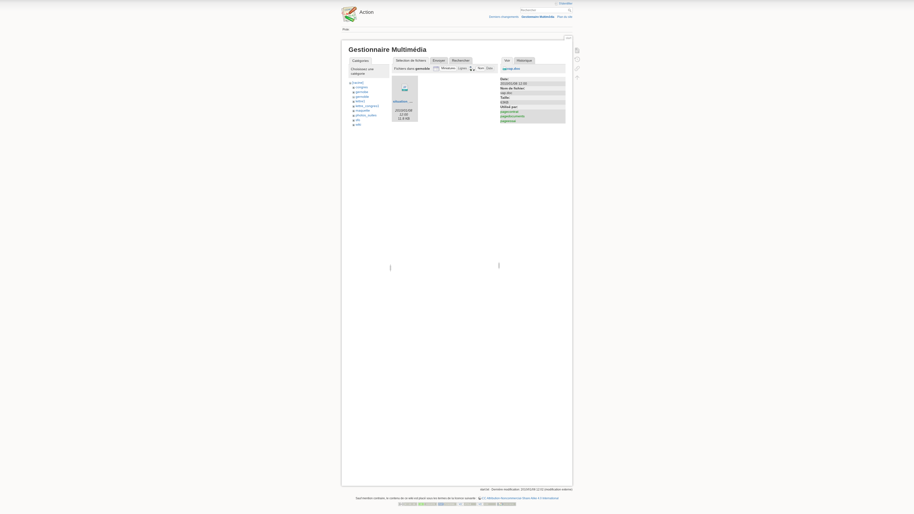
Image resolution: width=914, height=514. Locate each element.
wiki (358, 124)
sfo (358, 120)
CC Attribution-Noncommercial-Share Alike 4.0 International (520, 498)
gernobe (362, 92)
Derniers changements (504, 17)
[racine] (357, 82)
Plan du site (564, 17)
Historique (524, 60)
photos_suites (366, 115)
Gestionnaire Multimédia (538, 17)
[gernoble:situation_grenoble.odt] (405, 87)
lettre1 (360, 101)
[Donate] (427, 503)
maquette (363, 110)
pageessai (508, 121)
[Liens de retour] (577, 68)
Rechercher (570, 10)
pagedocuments (512, 116)
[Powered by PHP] (447, 503)
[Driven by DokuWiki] (506, 503)
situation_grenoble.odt (411, 101)
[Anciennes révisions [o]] (577, 59)
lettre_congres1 (367, 106)
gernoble (362, 97)
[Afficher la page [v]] (577, 50)
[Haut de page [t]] (577, 77)
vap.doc (513, 68)
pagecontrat (509, 112)
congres (362, 87)
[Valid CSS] (486, 503)
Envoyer (439, 60)
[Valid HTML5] (467, 503)
